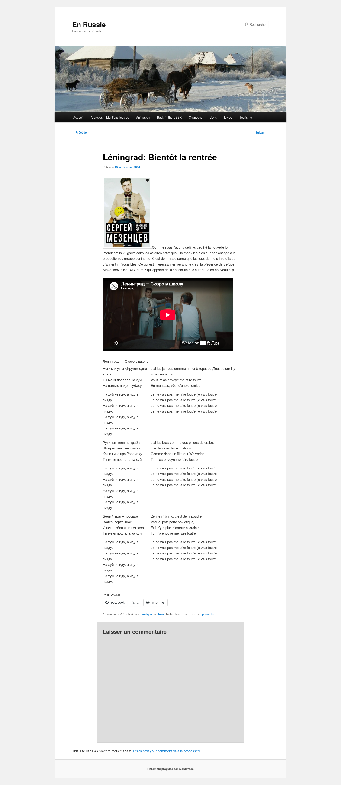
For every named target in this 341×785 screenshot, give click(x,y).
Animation (143, 117)
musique (146, 614)
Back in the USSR (169, 117)
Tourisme (246, 117)
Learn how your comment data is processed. (167, 750)
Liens (213, 117)
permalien (208, 614)
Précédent (80, 132)
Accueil (78, 117)
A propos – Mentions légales (110, 117)
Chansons (195, 117)
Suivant (262, 132)
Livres (228, 117)
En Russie (89, 24)
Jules (161, 614)
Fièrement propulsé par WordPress (170, 769)
